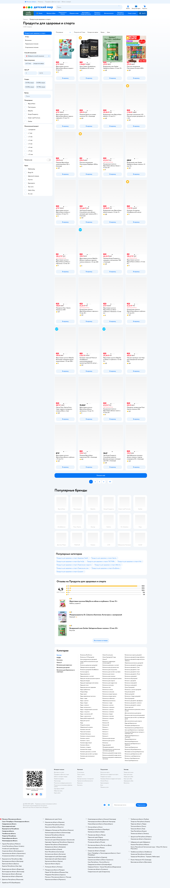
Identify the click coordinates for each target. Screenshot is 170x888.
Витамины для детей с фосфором (134, 700)
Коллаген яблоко (84, 745)
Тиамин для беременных (131, 747)
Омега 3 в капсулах (108, 655)
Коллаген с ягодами (85, 747)
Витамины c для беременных (132, 756)
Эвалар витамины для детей (87, 667)
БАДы (27, 37)
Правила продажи (59, 778)
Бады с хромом (84, 700)
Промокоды (57, 781)
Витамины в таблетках (109, 698)
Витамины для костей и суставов (111, 672)
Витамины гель (107, 687)
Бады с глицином (85, 711)
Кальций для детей (130, 692)
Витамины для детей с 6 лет (132, 672)
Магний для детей (129, 698)
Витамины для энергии (109, 680)
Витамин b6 (106, 725)
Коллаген (82, 758)
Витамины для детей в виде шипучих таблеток (135, 660)
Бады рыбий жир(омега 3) (87, 718)
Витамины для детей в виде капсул (112, 755)
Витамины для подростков (110, 683)
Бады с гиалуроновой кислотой (88, 709)
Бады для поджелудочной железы (89, 683)
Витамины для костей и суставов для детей (135, 718)
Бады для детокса (85, 674)
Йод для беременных (130, 739)
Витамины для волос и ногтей (111, 665)
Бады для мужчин (85, 720)
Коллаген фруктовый (86, 743)
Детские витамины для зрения (133, 713)
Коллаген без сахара (85, 749)
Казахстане (39, 807)
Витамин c (105, 727)
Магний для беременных (131, 741)
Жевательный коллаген (86, 727)
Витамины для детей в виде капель (112, 753)
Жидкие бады (84, 692)
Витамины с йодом (108, 714)
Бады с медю (83, 698)
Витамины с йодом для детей (132, 696)
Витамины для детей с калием (133, 705)
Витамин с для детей (130, 680)
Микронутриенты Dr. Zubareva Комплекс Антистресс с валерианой (95, 615)
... (106, 482)
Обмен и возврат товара (60, 776)
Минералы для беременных (132, 725)
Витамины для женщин (109, 738)
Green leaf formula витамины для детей (89, 662)
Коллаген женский (85, 729)
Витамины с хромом (108, 709)
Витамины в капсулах (108, 692)
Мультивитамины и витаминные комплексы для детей (111, 750)
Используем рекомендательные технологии (35, 805)
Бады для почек (84, 685)
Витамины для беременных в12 (133, 754)
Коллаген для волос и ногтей (88, 751)
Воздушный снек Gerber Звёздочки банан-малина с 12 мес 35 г (93, 628)
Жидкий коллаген (85, 725)
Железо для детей (129, 694)
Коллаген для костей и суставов (88, 754)
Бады (81, 723)
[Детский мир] (38, 7)
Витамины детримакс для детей (88, 665)
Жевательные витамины (109, 700)
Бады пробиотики (85, 689)
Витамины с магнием (108, 716)
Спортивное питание (31, 47)
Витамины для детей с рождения (133, 665)
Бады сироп (83, 694)
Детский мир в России (29, 807)
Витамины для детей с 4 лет (132, 669)
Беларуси (45, 807)
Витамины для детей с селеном (133, 703)
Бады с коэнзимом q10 (86, 714)
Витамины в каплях (108, 689)
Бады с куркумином (85, 716)
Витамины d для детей (131, 683)
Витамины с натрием (108, 718)
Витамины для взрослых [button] (64, 665)
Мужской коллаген (85, 731)
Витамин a (105, 720)
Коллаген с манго (85, 740)
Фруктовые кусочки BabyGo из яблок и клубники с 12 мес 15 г (93, 601)
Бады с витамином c (85, 707)
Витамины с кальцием (108, 707)
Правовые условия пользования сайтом (46, 804)
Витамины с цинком (108, 705)
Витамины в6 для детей (131, 678)
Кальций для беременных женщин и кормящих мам (134, 732)
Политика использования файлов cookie (63, 785)
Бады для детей (107, 745)
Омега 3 (105, 659)
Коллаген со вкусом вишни (87, 736)
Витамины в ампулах (108, 685)
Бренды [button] (59, 655)
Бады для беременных (131, 723)
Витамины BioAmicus (86, 655)
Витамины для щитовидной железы (112, 678)
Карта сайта (57, 793)
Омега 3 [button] (59, 662)
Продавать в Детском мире (61, 774)
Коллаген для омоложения (87, 756)
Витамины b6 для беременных (133, 749)
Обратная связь (58, 791)
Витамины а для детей (131, 676)
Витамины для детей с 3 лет (132, 667)
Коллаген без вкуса (85, 734)
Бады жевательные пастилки (88, 696)
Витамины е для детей (131, 685)
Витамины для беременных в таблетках (132, 744)
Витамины (105, 743)
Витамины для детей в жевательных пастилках (112, 758)
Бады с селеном (84, 705)
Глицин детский (129, 707)
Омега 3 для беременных (131, 760)
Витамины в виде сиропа (109, 696)
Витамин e (105, 731)
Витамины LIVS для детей (87, 657)
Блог (101, 785)
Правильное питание (31, 44)
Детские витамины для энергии (133, 721)
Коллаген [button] (60, 660)
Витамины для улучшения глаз (111, 667)
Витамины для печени (108, 674)
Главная (25, 19)
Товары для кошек (128, 772)
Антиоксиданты (84, 672)
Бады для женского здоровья (88, 687)
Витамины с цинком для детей (133, 689)
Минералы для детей (108, 747)
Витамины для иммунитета (110, 669)
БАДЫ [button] (59, 657)
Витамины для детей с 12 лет (132, 674)
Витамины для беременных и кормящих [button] (66, 671)
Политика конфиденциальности (63, 783)
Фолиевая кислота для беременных (134, 751)
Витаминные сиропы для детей (133, 655)
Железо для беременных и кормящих (132, 736)
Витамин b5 (106, 723)
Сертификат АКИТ (59, 788)
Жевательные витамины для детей (134, 663)
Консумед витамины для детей (88, 659)
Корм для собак (128, 778)
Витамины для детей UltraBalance (89, 669)
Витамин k (105, 736)
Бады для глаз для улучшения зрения (90, 678)
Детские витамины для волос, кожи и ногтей (135, 710)
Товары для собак (128, 776)
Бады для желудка (85, 680)
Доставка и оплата (59, 772)
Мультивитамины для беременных (134, 727)
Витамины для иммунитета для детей (135, 715)
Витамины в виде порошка (110, 694)
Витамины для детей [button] (63, 667)
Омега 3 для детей (129, 687)
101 (110, 482)
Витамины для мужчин (109, 740)
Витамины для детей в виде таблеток (135, 657)
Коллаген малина (84, 738)
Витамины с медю (107, 703)
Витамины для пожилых (109, 676)
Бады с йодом (84, 703)
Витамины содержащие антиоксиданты (109, 662)
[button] (142, 13)
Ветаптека (126, 783)
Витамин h (105, 734)
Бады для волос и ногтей (87, 676)
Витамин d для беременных (132, 758)
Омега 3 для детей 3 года (109, 657)
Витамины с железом (108, 711)
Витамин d (105, 729)
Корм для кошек (128, 774)
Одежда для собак (128, 781)
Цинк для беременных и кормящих (134, 730)
